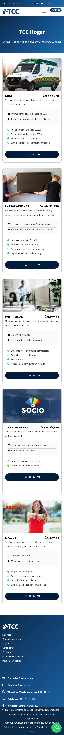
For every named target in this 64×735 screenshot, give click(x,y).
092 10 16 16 (46, 692)
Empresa (6, 635)
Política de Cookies (11, 661)
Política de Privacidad (13, 656)
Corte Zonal (8, 647)
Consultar (34, 154)
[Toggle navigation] (43, 11)
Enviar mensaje (26, 678)
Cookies (41, 727)
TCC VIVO (13, 3)
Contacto (6, 652)
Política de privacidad (14, 727)
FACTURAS (45, 3)
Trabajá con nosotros (12, 639)
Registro (6, 643)
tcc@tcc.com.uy (22, 685)
